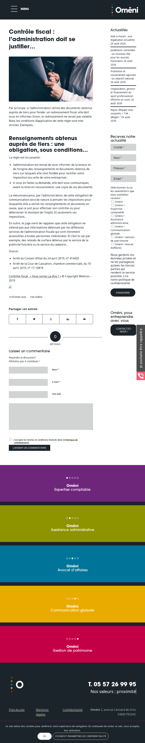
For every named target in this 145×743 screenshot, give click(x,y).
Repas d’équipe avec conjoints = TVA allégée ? (122, 113)
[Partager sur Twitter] (34, 319)
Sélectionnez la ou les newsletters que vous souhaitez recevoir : (122, 193)
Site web (56, 394)
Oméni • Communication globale (120, 230)
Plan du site (17, 710)
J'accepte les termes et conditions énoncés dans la (46, 441)
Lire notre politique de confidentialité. (122, 279)
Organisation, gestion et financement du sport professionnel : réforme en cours (123, 94)
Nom (55, 369)
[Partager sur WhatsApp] (51, 319)
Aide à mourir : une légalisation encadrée (123, 38)
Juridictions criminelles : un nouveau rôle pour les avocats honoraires (123, 55)
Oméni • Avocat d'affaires (122, 245)
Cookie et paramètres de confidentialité (80, 736)
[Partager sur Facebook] (17, 319)
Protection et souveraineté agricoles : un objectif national (123, 74)
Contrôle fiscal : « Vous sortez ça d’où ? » (35, 276)
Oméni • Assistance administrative (119, 219)
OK (44, 736)
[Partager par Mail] (84, 319)
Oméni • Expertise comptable (117, 208)
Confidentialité (73, 710)
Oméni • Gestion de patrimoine (123, 238)
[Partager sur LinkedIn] (67, 319)
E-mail (56, 381)
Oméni (38, 297)
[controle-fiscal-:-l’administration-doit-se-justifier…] (51, 79)
